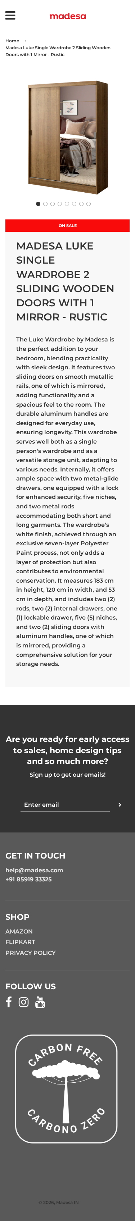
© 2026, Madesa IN (59, 1202)
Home (12, 40)
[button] (38, 204)
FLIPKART (20, 942)
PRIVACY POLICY (30, 952)
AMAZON (19, 931)
